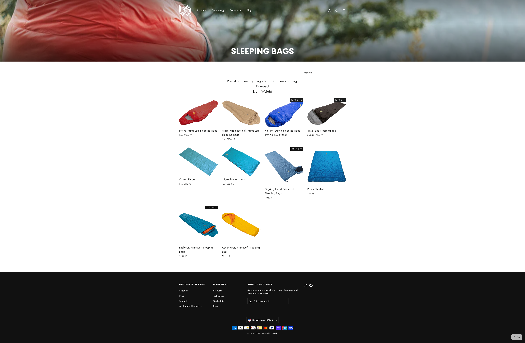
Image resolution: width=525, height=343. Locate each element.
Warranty (183, 301)
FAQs (181, 295)
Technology (218, 10)
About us (183, 290)
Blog (249, 10)
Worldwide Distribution (190, 306)
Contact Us (235, 10)
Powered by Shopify (270, 333)
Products (202, 10)
